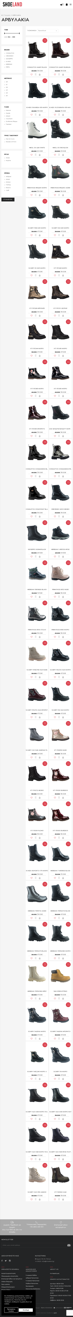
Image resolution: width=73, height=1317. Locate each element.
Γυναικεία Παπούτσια (32, 1280)
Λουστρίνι (9, 118)
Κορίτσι (8, 160)
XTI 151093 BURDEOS (60, 830)
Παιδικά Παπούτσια (32, 1283)
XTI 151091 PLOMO (37, 830)
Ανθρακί (8, 176)
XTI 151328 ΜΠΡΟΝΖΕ (37, 308)
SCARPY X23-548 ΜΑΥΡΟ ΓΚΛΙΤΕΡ (37, 1152)
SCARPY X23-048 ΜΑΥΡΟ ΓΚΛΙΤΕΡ (37, 1112)
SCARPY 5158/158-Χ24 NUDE (37, 670)
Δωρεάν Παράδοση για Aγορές (12, 1228)
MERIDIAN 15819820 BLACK (37, 589)
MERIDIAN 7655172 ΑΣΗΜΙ (37, 911)
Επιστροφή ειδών (61, 1226)
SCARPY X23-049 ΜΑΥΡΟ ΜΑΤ (60, 1112)
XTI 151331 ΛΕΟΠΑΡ (60, 308)
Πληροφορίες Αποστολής (9, 1276)
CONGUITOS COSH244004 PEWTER (60, 469)
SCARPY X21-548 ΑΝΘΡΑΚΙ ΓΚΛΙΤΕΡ (37, 750)
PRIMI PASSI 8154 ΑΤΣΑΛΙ (37, 629)
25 (7, 95)
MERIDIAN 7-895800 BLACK (60, 870)
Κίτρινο (8, 187)
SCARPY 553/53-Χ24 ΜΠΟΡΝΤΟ (37, 710)
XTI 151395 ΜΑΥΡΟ (60, 388)
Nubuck (8, 110)
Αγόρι (8, 157)
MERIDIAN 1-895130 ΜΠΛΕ (60, 549)
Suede (8, 113)
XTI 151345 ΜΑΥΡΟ (60, 348)
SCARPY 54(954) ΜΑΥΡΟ (37, 1031)
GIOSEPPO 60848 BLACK (37, 549)
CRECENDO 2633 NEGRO (60, 509)
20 (7, 82)
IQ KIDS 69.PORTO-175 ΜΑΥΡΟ (37, 870)
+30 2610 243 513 (36, 1227)
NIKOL (8, 67)
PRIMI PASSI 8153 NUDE (60, 589)
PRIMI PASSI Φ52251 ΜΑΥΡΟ (37, 188)
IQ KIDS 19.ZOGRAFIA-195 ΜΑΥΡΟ (60, 107)
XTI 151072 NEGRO (37, 790)
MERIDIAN (9, 64)
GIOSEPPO (9, 58)
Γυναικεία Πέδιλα (31, 1275)
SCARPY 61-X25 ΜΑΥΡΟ (37, 268)
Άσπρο (8, 182)
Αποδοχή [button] (26, 1310)
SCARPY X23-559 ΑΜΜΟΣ (37, 1192)
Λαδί (7, 190)
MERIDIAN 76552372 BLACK (60, 911)
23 (7, 90)
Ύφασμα (8, 124)
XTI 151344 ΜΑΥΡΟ (37, 348)
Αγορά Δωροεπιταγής (8, 1273)
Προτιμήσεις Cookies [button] (11, 1310)
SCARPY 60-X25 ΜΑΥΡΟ (60, 228)
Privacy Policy (5, 1289)
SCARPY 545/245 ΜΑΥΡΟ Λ (37, 1071)
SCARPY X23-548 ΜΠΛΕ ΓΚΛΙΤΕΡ (60, 1152)
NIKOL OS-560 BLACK (60, 147)
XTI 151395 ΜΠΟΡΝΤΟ (37, 429)
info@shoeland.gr (48, 1261)
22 (7, 87)
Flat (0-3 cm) (10, 139)
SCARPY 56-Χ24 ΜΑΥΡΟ (60, 710)
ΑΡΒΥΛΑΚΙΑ (17, 15)
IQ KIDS (8, 61)
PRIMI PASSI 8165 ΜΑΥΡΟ (60, 629)
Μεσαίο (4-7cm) (11, 141)
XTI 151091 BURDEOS (60, 790)
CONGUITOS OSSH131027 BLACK (37, 509)
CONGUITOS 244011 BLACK (37, 67)
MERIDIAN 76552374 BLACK (37, 951)
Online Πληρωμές (6, 1281)
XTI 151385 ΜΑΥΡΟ (37, 388)
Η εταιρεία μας (54, 1273)
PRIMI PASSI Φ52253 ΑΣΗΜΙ (60, 188)
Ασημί (8, 179)
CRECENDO (9, 56)
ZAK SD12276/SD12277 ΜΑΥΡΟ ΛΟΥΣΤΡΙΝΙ (60, 429)
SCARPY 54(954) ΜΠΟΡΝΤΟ (60, 1031)
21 (6, 84)
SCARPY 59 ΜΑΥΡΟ (60, 1071)
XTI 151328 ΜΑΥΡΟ (60, 268)
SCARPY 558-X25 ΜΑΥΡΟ (37, 228)
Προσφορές (30, 1286)
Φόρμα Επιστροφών (8, 1287)
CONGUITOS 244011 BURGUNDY (60, 67)
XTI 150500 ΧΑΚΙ (60, 1192)
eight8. (55, 1313)
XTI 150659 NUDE (60, 750)
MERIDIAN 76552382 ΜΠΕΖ (37, 991)
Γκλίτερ (8, 185)
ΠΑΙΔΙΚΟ (8, 15)
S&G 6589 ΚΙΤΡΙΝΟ (60, 991)
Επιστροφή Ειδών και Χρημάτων (11, 1279)
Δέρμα (8, 116)
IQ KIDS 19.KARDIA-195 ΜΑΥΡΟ (37, 107)
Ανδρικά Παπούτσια (32, 1278)
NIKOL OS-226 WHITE (37, 147)
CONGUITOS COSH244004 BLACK (37, 469)
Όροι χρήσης (5, 1284)
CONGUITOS (10, 53)
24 (7, 93)
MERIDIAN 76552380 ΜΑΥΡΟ (60, 951)
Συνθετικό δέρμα (11, 121)
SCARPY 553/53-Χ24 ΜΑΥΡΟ (60, 670)
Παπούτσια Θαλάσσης (33, 1289)
